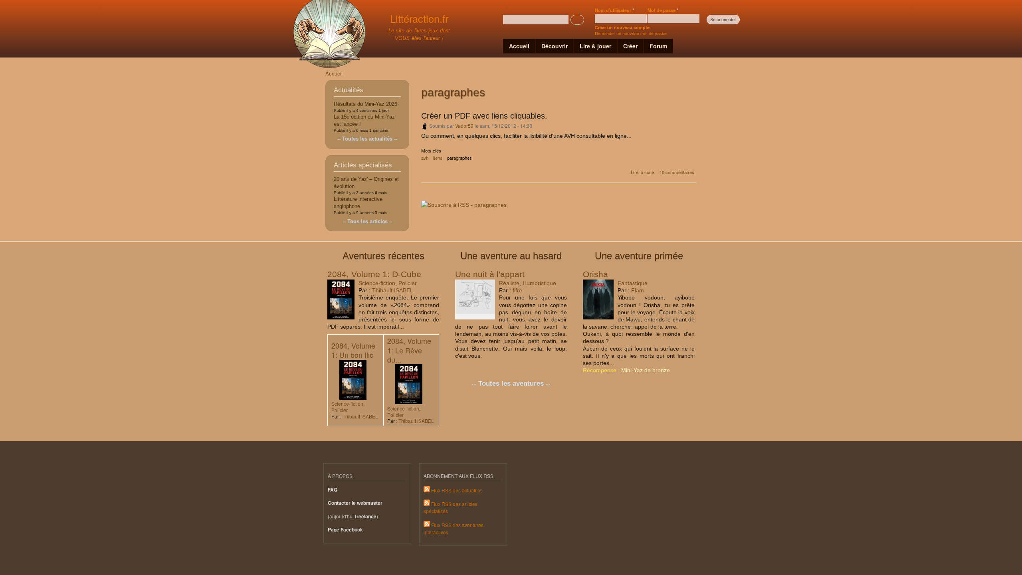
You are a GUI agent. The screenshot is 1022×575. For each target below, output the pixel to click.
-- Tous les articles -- (367, 221)
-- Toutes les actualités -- (367, 139)
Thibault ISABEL (392, 290)
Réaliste (509, 283)
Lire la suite (642, 172)
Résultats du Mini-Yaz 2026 (365, 104)
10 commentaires (677, 172)
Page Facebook (345, 529)
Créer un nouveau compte (622, 27)
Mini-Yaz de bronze (645, 370)
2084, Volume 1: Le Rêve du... (409, 350)
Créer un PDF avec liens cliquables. (484, 115)
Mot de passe (663, 10)
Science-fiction (376, 283)
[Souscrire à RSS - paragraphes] (464, 202)
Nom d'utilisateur (614, 10)
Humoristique (539, 283)
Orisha (595, 274)
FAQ (332, 489)
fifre (517, 290)
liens (437, 158)
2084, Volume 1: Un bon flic (353, 350)
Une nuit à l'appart (490, 274)
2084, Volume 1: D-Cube (374, 274)
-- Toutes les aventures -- (511, 383)
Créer (630, 46)
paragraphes (459, 158)
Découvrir (554, 46)
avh (424, 158)
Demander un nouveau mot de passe (631, 33)
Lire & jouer (595, 46)
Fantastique (633, 283)
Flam (637, 290)
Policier (407, 283)
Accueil (519, 46)
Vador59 (464, 125)
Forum (658, 46)
